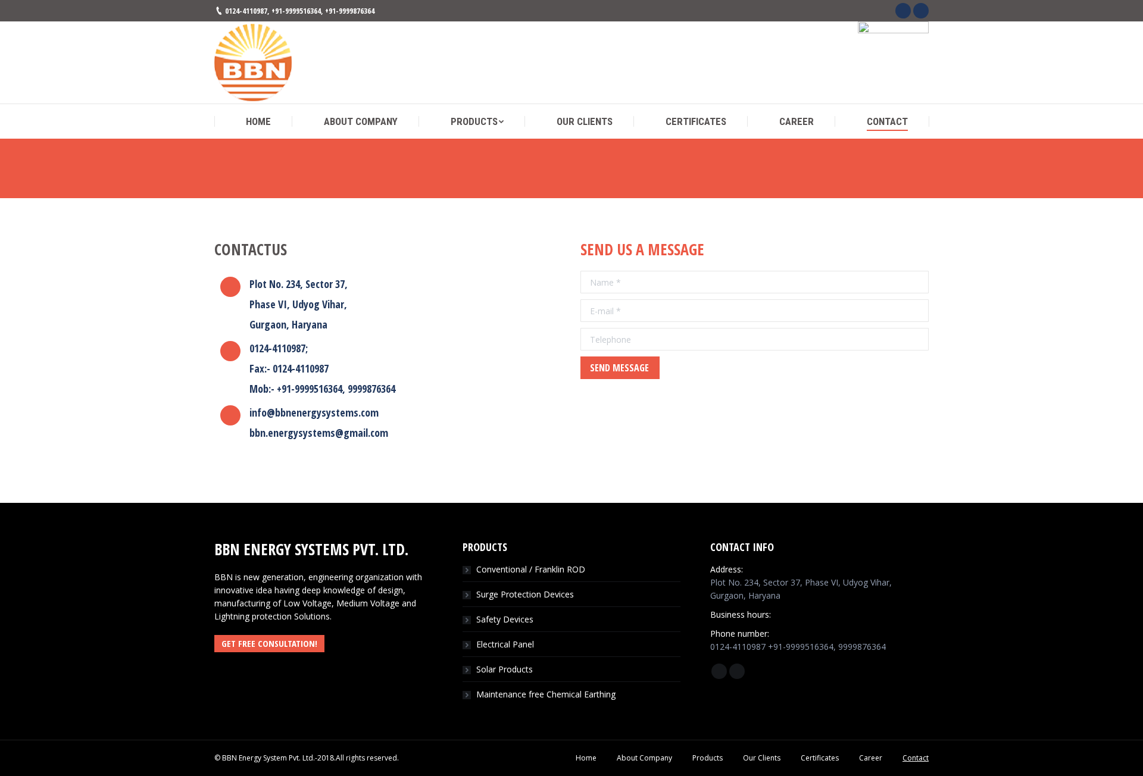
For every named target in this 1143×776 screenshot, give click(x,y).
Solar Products (504, 669)
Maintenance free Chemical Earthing (546, 694)
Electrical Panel (505, 644)
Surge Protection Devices (525, 594)
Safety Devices (504, 619)
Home (552, 185)
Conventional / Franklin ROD (530, 569)
